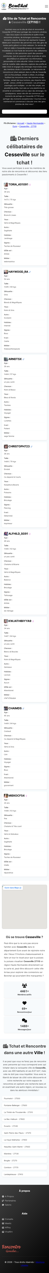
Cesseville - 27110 (27, 126)
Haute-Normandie (35, 123)
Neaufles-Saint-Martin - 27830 (17, 1147)
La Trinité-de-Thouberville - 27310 (18, 1112)
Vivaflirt (9, 1231)
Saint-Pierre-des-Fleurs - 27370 (17, 1133)
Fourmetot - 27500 (12, 1098)
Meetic (8, 1223)
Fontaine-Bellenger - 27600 (15, 1105)
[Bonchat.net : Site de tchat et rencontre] (15, 6)
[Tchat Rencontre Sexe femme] (33, 621)
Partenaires (10, 1200)
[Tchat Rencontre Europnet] (30, 271)
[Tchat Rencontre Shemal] (23, 708)
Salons (8, 1205)
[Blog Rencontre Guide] (24, 1248)
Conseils (9, 1219)
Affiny (8, 1227)
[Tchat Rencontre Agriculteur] (31, 446)
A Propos (9, 1196)
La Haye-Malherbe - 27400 (15, 1140)
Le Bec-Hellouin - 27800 (14, 1119)
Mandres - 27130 (11, 1154)
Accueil (20, 123)
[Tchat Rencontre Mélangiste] (26, 795)
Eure (15, 126)
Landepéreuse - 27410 (13, 1174)
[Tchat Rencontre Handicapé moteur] (30, 533)
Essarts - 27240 (11, 1126)
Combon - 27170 (11, 1167)
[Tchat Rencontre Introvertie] (23, 359)
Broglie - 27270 (10, 1160)
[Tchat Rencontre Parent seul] (30, 184)
